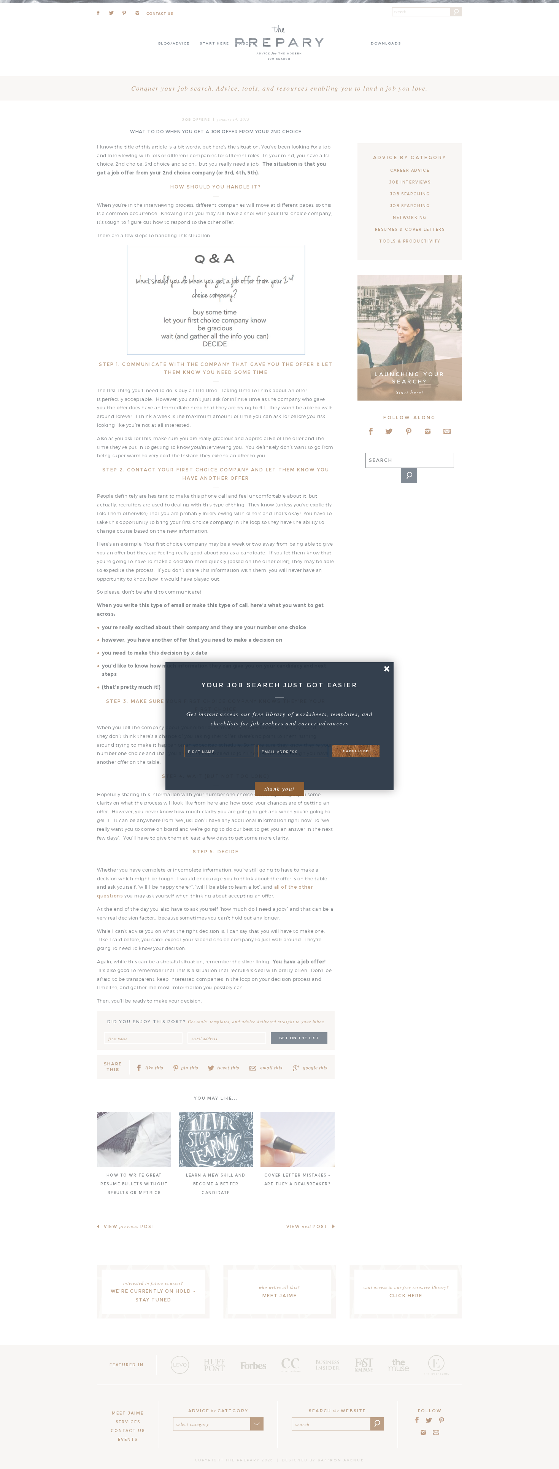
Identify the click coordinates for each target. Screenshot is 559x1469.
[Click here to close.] (386, 669)
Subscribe (356, 751)
